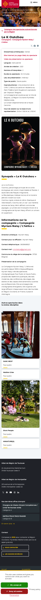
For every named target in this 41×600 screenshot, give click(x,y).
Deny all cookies (15, 591)
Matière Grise (8, 372)
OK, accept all (15, 585)
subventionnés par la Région (20, 31)
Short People (8, 430)
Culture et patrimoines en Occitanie (21, 10)
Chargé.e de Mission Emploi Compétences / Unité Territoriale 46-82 (20, 506)
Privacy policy (34, 589)
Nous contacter (11, 547)
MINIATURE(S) (8, 441)
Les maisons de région (14, 554)
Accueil (4, 10)
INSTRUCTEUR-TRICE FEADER (14, 516)
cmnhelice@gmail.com (22, 249)
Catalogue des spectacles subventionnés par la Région (20, 12)
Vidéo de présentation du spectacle (18, 59)
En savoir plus (7, 524)
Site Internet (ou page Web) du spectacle (20, 55)
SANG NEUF (8, 361)
